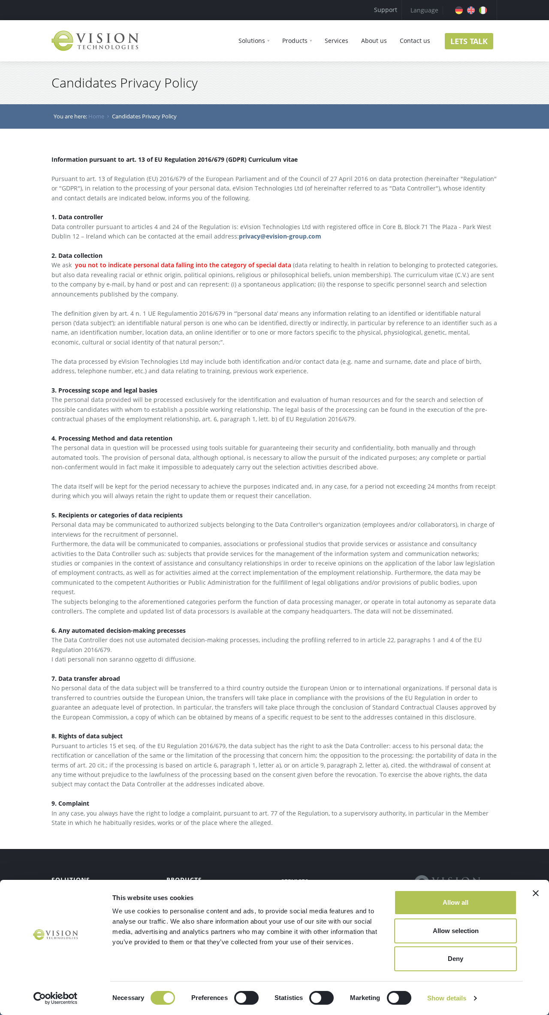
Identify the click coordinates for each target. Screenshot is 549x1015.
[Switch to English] (471, 10)
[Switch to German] (459, 10)
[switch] (246, 998)
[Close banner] (536, 893)
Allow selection (456, 930)
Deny (455, 958)
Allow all (455, 902)
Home (96, 116)
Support (385, 10)
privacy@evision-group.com (280, 236)
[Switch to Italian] (483, 10)
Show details (446, 998)
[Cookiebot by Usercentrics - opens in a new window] (55, 998)
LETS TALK (469, 41)
